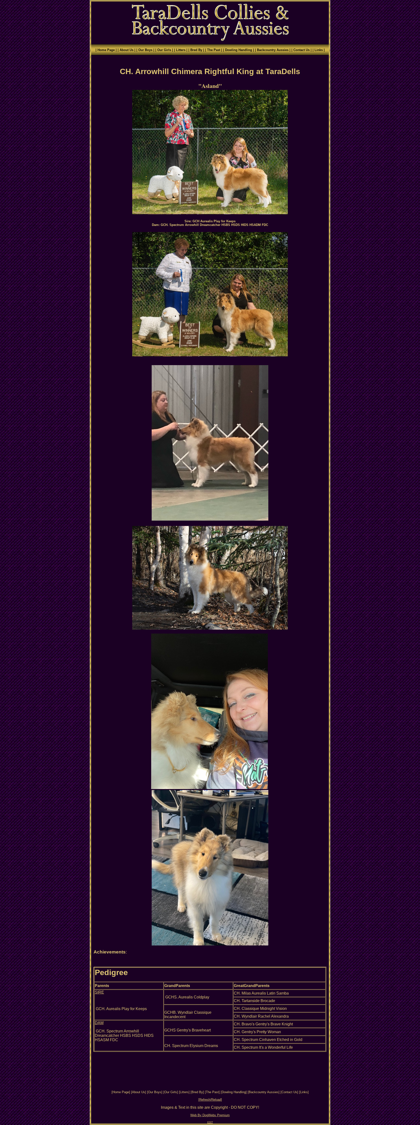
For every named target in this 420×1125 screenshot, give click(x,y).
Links (304, 1092)
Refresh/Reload (210, 1099)
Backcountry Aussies (264, 1092)
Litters (184, 1092)
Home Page (121, 1092)
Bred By (197, 1092)
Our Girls (170, 1092)
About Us (138, 1092)
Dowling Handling (234, 1092)
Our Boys (154, 1092)
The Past (212, 1092)
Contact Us (289, 1092)
